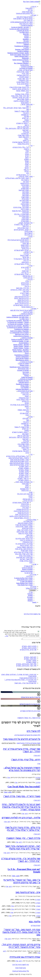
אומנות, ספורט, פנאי (23, 99)
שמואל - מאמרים (24, 470)
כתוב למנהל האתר (27, 11)
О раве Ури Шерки (26, 581)
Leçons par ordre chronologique (19, 29)
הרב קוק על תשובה (23, 300)
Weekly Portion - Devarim (21, 351)
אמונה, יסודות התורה (23, 72)
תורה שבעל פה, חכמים (26, 223)
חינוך (27, 92)
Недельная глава (23, 368)
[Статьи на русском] (19, 362)
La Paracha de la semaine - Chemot (18, 322)
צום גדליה (26, 132)
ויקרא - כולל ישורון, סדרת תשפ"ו (25, 759)
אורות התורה (25, 284)
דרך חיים (26, 260)
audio (10, 792)
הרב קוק (30, 279)
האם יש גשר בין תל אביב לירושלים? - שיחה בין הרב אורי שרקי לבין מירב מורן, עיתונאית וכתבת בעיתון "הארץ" (21, 807)
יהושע (27, 157)
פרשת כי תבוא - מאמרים (29, 648)
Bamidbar (26, 39)
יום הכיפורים (25, 133)
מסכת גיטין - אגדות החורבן (21, 207)
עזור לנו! (30, 10)
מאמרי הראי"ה (24, 293)
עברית (31, 592)
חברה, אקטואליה (24, 80)
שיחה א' (37, 777)
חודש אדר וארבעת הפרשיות (20, 142)
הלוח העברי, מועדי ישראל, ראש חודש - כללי (16, 108)
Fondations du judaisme (21, 46)
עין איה (27, 286)
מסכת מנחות (25, 219)
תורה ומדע (26, 394)
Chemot (26, 36)
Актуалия (26, 372)
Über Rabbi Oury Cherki (25, 585)
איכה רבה (26, 181)
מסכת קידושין (25, 209)
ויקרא (27, 152)
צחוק (27, 411)
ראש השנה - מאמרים (30, 659)
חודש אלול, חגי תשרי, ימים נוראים (19, 437)
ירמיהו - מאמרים (24, 475)
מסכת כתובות (25, 204)
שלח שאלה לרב (28, 521)
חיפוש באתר (29, 8)
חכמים (27, 487)
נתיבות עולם (25, 262)
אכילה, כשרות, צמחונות (22, 94)
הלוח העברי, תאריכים (26, 559)
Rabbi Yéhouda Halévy (22, 56)
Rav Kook (26, 61)
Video (5, 792)
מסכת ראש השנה (24, 190)
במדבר (27, 154)
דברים (27, 156)
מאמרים (34, 308)
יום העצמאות (25, 114)
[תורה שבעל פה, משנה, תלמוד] (15, 482)
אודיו (38, 763)
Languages (33, 590)
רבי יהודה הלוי (28, 235)
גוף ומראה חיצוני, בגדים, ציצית (24, 549)
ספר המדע (26, 243)
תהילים (27, 171)
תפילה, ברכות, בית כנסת (25, 533)
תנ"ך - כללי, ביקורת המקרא (21, 147)
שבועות (26, 120)
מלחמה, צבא (34, 921)
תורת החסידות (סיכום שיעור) (27, 678)
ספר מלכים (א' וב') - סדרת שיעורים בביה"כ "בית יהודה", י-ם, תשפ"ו (20, 859)
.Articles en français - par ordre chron (17, 317)
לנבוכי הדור (25, 295)
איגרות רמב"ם (24, 241)
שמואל (27, 161)
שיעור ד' (37, 909)
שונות (27, 415)
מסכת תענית (25, 197)
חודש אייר (26, 113)
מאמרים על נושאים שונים (25, 391)
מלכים (27, 163)
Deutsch (30, 600)
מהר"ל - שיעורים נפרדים (21, 264)
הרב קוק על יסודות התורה (21, 511)
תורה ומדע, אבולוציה (23, 75)
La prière (26, 48)
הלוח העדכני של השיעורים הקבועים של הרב (27, 735)
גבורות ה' (26, 253)
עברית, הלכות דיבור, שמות (25, 530)
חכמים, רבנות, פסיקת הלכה (25, 531)
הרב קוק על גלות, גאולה (22, 514)
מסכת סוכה (25, 193)
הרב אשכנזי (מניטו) (27, 307)
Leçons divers (24, 65)
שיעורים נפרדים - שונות (26, 70)
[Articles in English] (20, 338)
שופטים (26, 159)
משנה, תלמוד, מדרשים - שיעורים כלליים (17, 178)
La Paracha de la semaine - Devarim (18, 327)
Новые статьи (24, 365)
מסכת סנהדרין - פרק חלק (21, 214)
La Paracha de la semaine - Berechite (18, 320)
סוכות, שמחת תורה (23, 444)
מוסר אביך (26, 291)
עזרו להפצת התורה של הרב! (20, 964)
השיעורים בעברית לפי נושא (25, 17)
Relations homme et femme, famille (18, 53)
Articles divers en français (21, 336)
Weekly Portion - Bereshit (21, 344)
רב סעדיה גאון (28, 233)
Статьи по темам (23, 363)
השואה (27, 406)
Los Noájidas (25, 387)
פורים (27, 453)
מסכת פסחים (25, 188)
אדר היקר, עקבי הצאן (22, 288)
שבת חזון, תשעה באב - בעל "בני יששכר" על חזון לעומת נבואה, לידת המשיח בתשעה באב (21, 932)
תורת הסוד (26, 226)
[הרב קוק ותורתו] (23, 501)
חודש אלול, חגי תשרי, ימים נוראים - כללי (17, 128)
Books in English (27, 569)
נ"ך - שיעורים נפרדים (22, 175)
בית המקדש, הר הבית (26, 540)
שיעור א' (37, 899)
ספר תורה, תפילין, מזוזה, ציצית (20, 96)
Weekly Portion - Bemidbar (20, 350)
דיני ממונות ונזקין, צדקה (26, 555)
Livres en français (27, 567)
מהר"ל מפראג (29, 252)
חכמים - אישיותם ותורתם (21, 229)
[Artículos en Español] (19, 379)
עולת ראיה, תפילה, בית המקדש (20, 289)
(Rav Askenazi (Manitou (21, 63)
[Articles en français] (20, 314)
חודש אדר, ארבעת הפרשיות (20, 451)
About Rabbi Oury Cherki (25, 579)
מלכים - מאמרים (24, 471)
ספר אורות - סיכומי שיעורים (21, 502)
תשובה (27, 396)
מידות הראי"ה (25, 506)
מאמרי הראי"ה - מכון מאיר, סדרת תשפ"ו (21, 796)
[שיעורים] (31, 15)
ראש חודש (26, 418)
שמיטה (27, 403)
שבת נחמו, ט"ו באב (23, 126)
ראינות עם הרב (24, 413)
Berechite (26, 34)
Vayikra (26, 37)
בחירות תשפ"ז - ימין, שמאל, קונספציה (23, 838)
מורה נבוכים (25, 248)
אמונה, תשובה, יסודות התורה (24, 526)
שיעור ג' (38, 906)
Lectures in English (27, 66)
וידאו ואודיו (37, 755)
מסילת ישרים (25, 267)
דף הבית (34, 6)
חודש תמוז (26, 121)
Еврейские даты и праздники (19, 367)
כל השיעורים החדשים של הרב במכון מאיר (21, 739)
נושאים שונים (25, 102)
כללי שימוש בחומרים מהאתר (24, 13)
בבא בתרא (26, 212)
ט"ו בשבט (26, 140)
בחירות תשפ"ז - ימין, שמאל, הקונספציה (28, 718)
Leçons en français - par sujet (20, 27)
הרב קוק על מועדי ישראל (21, 298)
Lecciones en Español (26, 68)
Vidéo (13, 876)
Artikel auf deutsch (27, 377)
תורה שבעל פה (24, 489)
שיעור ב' (37, 903)
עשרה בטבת (25, 447)
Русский (30, 597)
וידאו (26, 813)
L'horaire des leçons (23, 30)
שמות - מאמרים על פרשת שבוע (19, 459)
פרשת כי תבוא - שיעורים (29, 646)
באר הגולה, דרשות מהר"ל (21, 259)
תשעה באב (25, 434)
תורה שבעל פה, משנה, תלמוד (24, 482)
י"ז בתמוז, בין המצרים (22, 123)
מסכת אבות (25, 217)
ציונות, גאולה (29, 537)
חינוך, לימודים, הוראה (26, 545)
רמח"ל (31, 265)
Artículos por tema (23, 380)
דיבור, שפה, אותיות (23, 78)
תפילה (31, 492)
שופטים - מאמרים (23, 468)
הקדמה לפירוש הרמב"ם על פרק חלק (18, 240)
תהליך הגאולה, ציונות (22, 399)
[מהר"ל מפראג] (24, 252)
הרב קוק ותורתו (28, 501)
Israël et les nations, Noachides (19, 331)
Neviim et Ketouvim (22, 42)
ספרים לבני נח (29, 573)
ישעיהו (27, 164)
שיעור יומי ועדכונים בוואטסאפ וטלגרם (21, 22)
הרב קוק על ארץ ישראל (22, 303)
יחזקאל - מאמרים (24, 477)
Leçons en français (27, 25)
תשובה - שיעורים (31, 660)
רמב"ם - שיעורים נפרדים (21, 250)
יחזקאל (27, 168)
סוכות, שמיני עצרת (23, 135)
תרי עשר (26, 169)
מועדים (30, 416)
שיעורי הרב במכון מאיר (26, 24)
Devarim (26, 41)
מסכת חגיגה (25, 202)
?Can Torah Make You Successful (24, 786)
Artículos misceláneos (22, 389)
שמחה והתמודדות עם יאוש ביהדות (25, 957)
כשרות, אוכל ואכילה (27, 550)
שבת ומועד (29, 535)
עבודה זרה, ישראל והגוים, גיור (24, 543)
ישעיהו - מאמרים (24, 473)
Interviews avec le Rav (22, 334)
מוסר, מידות (25, 73)
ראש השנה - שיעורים (30, 657)
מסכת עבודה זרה (24, 216)
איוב (27, 173)
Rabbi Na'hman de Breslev (21, 60)
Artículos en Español (26, 379)
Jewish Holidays (24, 343)
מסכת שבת (25, 187)
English (30, 595)
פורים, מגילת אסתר (23, 144)
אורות (27, 281)
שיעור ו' (38, 916)
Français (30, 594)
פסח (27, 109)
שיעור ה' (37, 912)
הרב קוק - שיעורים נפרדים (21, 305)
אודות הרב (33, 574)
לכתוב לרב (33, 586)
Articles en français (27, 314)
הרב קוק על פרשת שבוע (22, 296)
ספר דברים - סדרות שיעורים (28, 649)
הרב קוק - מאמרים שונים (21, 518)
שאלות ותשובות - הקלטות (21, 101)
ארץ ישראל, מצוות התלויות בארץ (19, 87)
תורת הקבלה (25, 490)
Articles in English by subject (20, 339)
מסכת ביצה (25, 195)
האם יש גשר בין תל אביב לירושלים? (30, 704)
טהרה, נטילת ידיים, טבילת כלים (23, 552)
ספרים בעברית (28, 566)
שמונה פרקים (25, 238)
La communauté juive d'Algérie (19, 332)
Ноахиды (26, 374)
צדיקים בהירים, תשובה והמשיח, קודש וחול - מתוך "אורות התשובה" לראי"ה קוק (21, 945)
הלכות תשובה (25, 245)
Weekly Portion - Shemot (21, 346)
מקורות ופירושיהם (27, 528)
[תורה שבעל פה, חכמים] (18, 223)
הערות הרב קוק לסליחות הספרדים (30, 711)
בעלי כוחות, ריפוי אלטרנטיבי (24, 557)
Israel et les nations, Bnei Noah (19, 54)
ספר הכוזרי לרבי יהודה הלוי (25, 494)
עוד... (6, 636)
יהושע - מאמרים (24, 466)
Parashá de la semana (22, 384)
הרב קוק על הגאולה (23, 302)
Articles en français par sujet (20, 315)
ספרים (34, 564)
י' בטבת (26, 138)
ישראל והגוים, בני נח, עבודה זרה (19, 404)
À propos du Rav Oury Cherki (23, 578)
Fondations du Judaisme (21, 329)
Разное (26, 375)
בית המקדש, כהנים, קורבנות (20, 89)
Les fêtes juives (24, 32)
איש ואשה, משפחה (23, 410)
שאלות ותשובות (31, 519)
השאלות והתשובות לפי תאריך (24, 525)
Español (30, 599)
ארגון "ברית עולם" (31, 588)
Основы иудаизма (23, 370)
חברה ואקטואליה (24, 398)
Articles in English (27, 338)
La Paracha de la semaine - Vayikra (18, 324)
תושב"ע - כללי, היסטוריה (21, 224)
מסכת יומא (25, 192)
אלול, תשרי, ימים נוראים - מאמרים (26, 665)
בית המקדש (25, 401)
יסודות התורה (25, 392)
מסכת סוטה (25, 205)
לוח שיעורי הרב (28, 20)
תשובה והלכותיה (24, 77)
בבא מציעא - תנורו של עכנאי (20, 211)
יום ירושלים (25, 118)
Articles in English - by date (20, 341)
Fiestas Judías (25, 386)
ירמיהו (27, 166)
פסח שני (26, 116)
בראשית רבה (25, 180)
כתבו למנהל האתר (20, 968)
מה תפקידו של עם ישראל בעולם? (30, 697)
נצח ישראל (26, 257)
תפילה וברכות (29, 231)
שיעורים (34, 15)
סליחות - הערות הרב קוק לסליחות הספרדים (21, 817)
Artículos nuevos (24, 382)
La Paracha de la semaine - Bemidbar (17, 326)
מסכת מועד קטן (24, 200)
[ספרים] (32, 564)
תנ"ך (31, 145)
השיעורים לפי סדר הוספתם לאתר (23, 18)
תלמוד (27, 485)
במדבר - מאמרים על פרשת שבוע (19, 463)
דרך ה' (27, 269)
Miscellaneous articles (22, 360)
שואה (27, 85)
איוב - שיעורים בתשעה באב (28, 892)
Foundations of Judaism (21, 355)
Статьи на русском (26, 362)
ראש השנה (25, 130)
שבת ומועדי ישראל (27, 104)
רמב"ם (31, 236)
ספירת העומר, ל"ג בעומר (21, 111)
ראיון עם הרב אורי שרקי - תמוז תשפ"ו (25, 683)
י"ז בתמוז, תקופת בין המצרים (20, 432)
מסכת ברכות (25, 185)
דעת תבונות (25, 271)
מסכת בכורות (25, 221)
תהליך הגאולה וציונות (22, 82)
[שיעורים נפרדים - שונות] (18, 70)
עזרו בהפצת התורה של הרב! (32, 613)
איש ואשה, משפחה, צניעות (25, 547)
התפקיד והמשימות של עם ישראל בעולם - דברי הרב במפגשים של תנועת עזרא (22, 768)
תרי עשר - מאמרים (23, 478)
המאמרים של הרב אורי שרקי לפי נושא (21, 310)
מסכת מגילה (25, 199)
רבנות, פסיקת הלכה (23, 228)
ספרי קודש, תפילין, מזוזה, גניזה (24, 554)
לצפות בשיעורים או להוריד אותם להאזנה (28, 743)
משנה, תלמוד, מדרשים (26, 176)
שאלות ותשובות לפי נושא (25, 523)
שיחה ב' (38, 782)
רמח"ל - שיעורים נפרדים (21, 274)
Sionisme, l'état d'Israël (22, 49)
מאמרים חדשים (28, 312)
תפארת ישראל (24, 255)
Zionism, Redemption (22, 356)
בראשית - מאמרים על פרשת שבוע (19, 458)
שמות (27, 150)
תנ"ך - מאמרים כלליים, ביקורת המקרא (17, 456)
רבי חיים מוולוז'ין (28, 277)
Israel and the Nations (22, 358)
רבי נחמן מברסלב (28, 276)
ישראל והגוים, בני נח (23, 84)
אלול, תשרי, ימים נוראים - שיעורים (26, 664)
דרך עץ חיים (25, 272)
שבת (27, 106)
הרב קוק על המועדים (23, 509)
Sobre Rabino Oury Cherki (24, 583)
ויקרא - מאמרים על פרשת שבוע (19, 461)
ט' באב (27, 125)
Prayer (27, 353)
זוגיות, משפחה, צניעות (22, 90)
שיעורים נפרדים (35, 925)
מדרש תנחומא (24, 183)
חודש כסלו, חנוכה (24, 137)
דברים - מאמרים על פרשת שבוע (19, 465)
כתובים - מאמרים (24, 480)
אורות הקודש (25, 283)
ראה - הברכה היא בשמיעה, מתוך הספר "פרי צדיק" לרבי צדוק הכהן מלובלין (22, 847)
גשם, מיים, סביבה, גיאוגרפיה (20, 97)
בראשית (26, 149)
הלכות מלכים (25, 247)
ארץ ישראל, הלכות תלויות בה (24, 538)
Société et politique (23, 51)
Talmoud (26, 44)
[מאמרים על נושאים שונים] (17, 391)
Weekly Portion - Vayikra (21, 348)
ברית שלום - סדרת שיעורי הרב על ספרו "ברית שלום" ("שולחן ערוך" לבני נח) (22, 828)
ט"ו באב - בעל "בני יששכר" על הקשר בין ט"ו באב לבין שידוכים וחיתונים (21, 881)
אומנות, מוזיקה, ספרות (26, 561)
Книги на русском (27, 571)
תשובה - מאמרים (31, 662)
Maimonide (25, 58)
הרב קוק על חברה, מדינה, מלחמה (19, 516)
